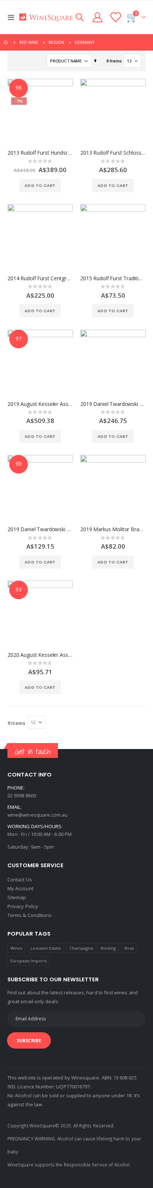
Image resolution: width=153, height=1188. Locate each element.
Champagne (81, 948)
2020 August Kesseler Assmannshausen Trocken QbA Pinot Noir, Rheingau (40, 655)
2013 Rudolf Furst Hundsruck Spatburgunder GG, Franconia (40, 152)
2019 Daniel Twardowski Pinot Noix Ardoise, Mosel (113, 404)
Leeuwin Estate (45, 948)
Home (6, 42)
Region (56, 42)
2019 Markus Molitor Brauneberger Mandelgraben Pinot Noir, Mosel (113, 529)
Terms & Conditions (29, 915)
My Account (20, 888)
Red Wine (28, 42)
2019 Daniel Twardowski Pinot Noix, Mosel (40, 529)
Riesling (108, 948)
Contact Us (19, 879)
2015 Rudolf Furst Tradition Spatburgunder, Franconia (113, 278)
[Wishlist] (115, 17)
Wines (16, 948)
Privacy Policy (22, 906)
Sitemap (16, 897)
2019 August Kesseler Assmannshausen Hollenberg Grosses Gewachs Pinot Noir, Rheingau (40, 404)
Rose (129, 948)
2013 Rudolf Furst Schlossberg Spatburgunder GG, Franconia (113, 152)
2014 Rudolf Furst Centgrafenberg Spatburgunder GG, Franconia (40, 278)
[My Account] (97, 17)
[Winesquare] (45, 17)
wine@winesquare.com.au (37, 814)
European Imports (28, 960)
